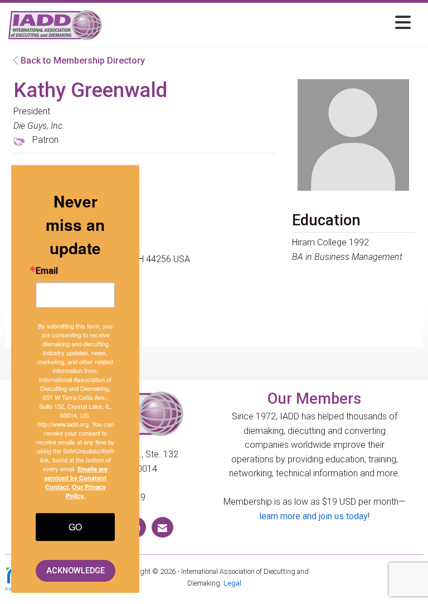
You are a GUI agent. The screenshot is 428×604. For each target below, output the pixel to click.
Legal (232, 583)
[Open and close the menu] (259, 23)
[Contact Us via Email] (162, 527)
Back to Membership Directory (81, 60)
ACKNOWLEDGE (75, 571)
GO (75, 526)
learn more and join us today (313, 516)
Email (47, 271)
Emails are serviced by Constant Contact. (76, 478)
